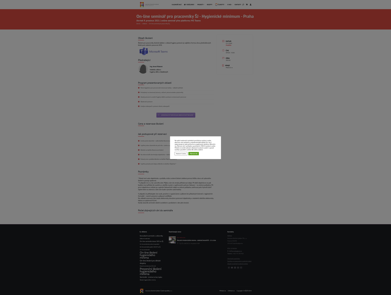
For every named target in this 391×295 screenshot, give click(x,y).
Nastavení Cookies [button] (181, 153)
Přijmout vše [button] (193, 153)
